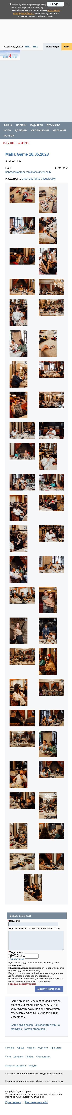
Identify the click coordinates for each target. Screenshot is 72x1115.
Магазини (59, 130)
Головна (9, 1047)
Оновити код (17, 959)
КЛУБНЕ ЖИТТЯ (16, 143)
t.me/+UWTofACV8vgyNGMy (38, 178)
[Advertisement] (36, 21)
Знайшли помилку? (27, 1073)
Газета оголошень (35, 1029)
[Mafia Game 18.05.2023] (22, 203)
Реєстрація (52, 46)
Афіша (8, 125)
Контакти (10, 1073)
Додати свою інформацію (50, 1081)
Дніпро (6, 46)
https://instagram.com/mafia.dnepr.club (28, 172)
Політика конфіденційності (19, 1081)
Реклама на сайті (36, 1102)
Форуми (9, 135)
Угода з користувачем (23, 983)
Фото (7, 130)
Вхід (66, 46)
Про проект (13, 1102)
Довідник (21, 130)
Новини (21, 125)
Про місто (53, 125)
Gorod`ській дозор (22, 1025)
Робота (29, 1056)
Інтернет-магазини (15, 1065)
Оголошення (40, 130)
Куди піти (18, 46)
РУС (27, 46)
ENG (35, 46)
